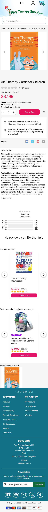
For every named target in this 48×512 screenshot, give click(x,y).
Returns (6, 428)
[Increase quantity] (14, 112)
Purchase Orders (9, 419)
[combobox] (25, 21)
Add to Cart (29, 112)
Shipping (6, 406)
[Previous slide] (4, 274)
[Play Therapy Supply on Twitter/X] (32, 493)
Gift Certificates (9, 424)
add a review (25, 217)
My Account (30, 402)
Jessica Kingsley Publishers (19, 102)
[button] (3, 112)
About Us (6, 402)
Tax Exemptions (31, 411)
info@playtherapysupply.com (24, 456)
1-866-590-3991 (24, 391)
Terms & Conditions (10, 415)
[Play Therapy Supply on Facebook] (8, 493)
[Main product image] (24, 69)
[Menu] (3, 3)
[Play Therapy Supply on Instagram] (24, 493)
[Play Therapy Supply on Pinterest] (16, 493)
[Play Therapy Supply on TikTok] (40, 493)
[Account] (33, 3)
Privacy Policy (8, 411)
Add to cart (24, 295)
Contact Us (7, 433)
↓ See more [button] (6, 198)
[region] (24, 52)
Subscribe (39, 484)
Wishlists (28, 415)
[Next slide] (43, 274)
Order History (30, 406)
